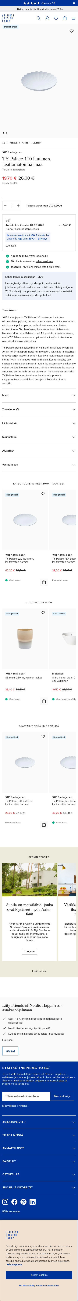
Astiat (25, 142)
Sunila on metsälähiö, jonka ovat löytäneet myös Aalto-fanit (29, 909)
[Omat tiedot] (47, 18)
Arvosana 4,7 (48, 3)
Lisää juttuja (39, 971)
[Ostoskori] (65, 18)
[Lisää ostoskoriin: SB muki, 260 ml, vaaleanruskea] (44, 701)
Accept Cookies (39, 1275)
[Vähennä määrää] (5, 205)
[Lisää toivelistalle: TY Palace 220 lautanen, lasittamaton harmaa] (43, 494)
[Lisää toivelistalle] (71, 31)
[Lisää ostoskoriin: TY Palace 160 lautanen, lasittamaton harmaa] (44, 824)
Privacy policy (14, 1264)
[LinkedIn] (33, 1202)
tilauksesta (53, 267)
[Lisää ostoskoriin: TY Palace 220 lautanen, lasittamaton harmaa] (44, 582)
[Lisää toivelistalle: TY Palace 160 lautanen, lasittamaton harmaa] (43, 736)
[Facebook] (14, 1202)
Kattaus (13, 142)
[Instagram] (5, 1202)
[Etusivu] (3, 142)
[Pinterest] (23, 1202)
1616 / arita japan (12, 152)
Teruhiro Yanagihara (13, 169)
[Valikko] (73, 18)
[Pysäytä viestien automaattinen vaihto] (74, 3)
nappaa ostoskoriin (34, 291)
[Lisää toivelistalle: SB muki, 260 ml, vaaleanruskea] (43, 612)
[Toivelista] (56, 18)
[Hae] (38, 18)
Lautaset (37, 142)
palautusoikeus (44, 261)
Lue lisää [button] (10, 245)
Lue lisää (7, 1040)
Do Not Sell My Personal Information (39, 1285)
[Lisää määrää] (18, 205)
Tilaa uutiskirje (62, 1096)
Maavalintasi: (10, 1105)
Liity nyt (42, 238)
